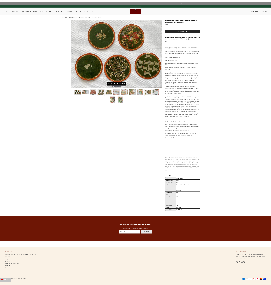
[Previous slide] (72, 53)
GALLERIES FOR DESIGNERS (46, 11)
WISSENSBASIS (68, 11)
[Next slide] (160, 53)
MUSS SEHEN (59, 11)
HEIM (5, 11)
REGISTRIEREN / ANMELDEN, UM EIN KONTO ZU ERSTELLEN (20, 254)
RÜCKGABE (8, 261)
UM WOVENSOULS (252, 5)
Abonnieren (146, 231)
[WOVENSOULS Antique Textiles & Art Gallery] (135, 11)
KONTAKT (259, 5)
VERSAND (7, 259)
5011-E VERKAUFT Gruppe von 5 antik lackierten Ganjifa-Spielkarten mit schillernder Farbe (83, 17)
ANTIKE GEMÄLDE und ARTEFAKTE (29, 11)
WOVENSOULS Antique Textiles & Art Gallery (16, 278)
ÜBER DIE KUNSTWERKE (11, 268)
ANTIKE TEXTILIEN (14, 11)
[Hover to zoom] (116, 53)
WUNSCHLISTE (94, 11)
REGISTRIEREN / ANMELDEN (81, 11)
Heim (63, 17)
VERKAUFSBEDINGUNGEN (12, 263)
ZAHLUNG (7, 256)
